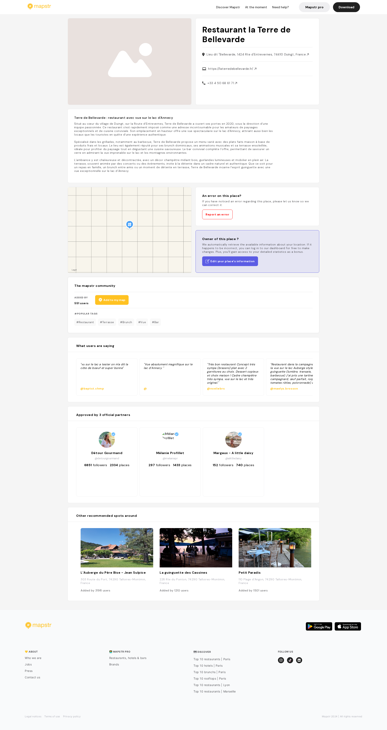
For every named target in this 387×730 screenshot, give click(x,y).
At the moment (256, 7)
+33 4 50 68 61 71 (221, 83)
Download (346, 7)
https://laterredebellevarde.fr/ (231, 69)
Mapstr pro (314, 7)
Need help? (280, 7)
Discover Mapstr (228, 7)
